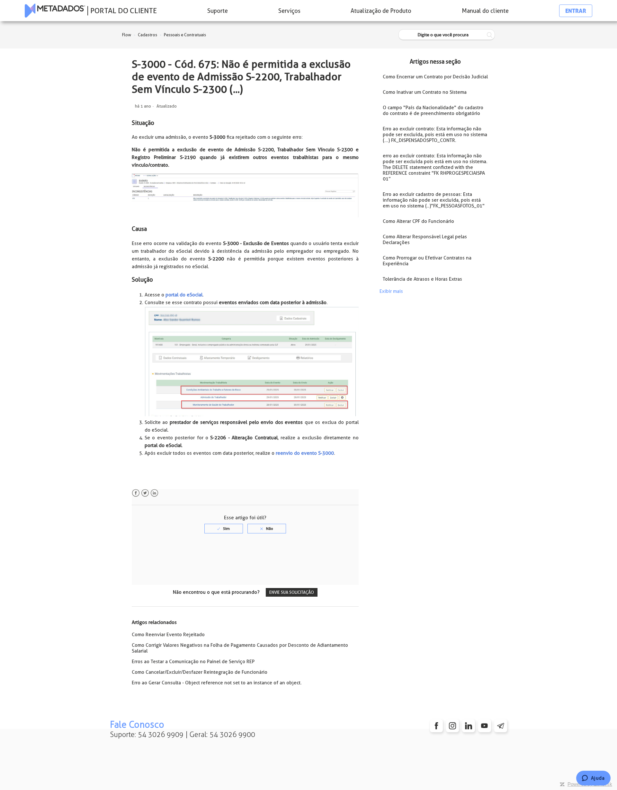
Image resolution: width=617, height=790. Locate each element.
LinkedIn (154, 493)
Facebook (136, 493)
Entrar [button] (575, 10)
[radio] (223, 528)
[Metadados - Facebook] (436, 725)
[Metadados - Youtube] (484, 725)
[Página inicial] (55, 10)
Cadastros (147, 34)
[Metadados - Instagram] (452, 725)
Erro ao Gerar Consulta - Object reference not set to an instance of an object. (217, 683)
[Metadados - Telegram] (500, 725)
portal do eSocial (183, 295)
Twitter (145, 493)
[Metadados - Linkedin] (468, 725)
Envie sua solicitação (291, 592)
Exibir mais (391, 291)
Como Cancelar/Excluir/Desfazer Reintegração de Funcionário (199, 672)
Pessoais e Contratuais (185, 34)
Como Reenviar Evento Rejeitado (168, 634)
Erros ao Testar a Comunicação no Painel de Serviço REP (193, 661)
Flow (126, 34)
